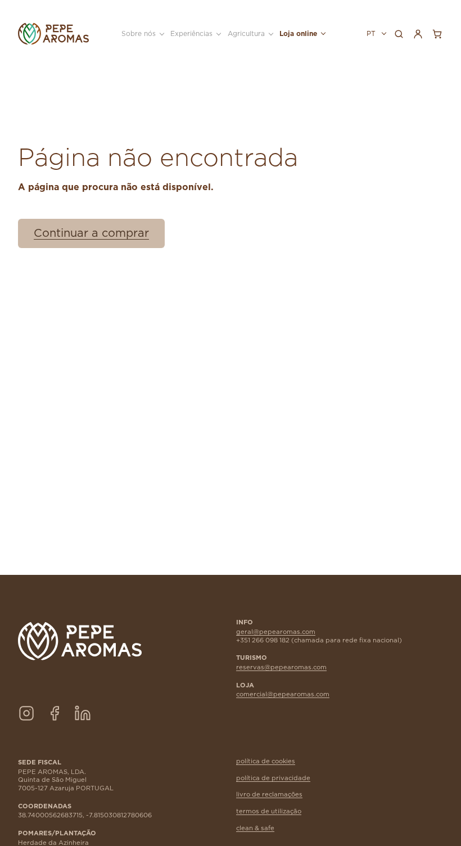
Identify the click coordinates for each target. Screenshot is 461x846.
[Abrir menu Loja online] (322, 33)
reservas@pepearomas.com (281, 667)
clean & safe (255, 828)
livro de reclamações (269, 794)
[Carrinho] (437, 34)
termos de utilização (268, 811)
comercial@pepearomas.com (282, 694)
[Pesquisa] (398, 34)
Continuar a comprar (91, 233)
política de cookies (265, 761)
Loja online (298, 33)
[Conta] (418, 34)
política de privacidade (273, 778)
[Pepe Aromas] (53, 33)
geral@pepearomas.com (275, 632)
